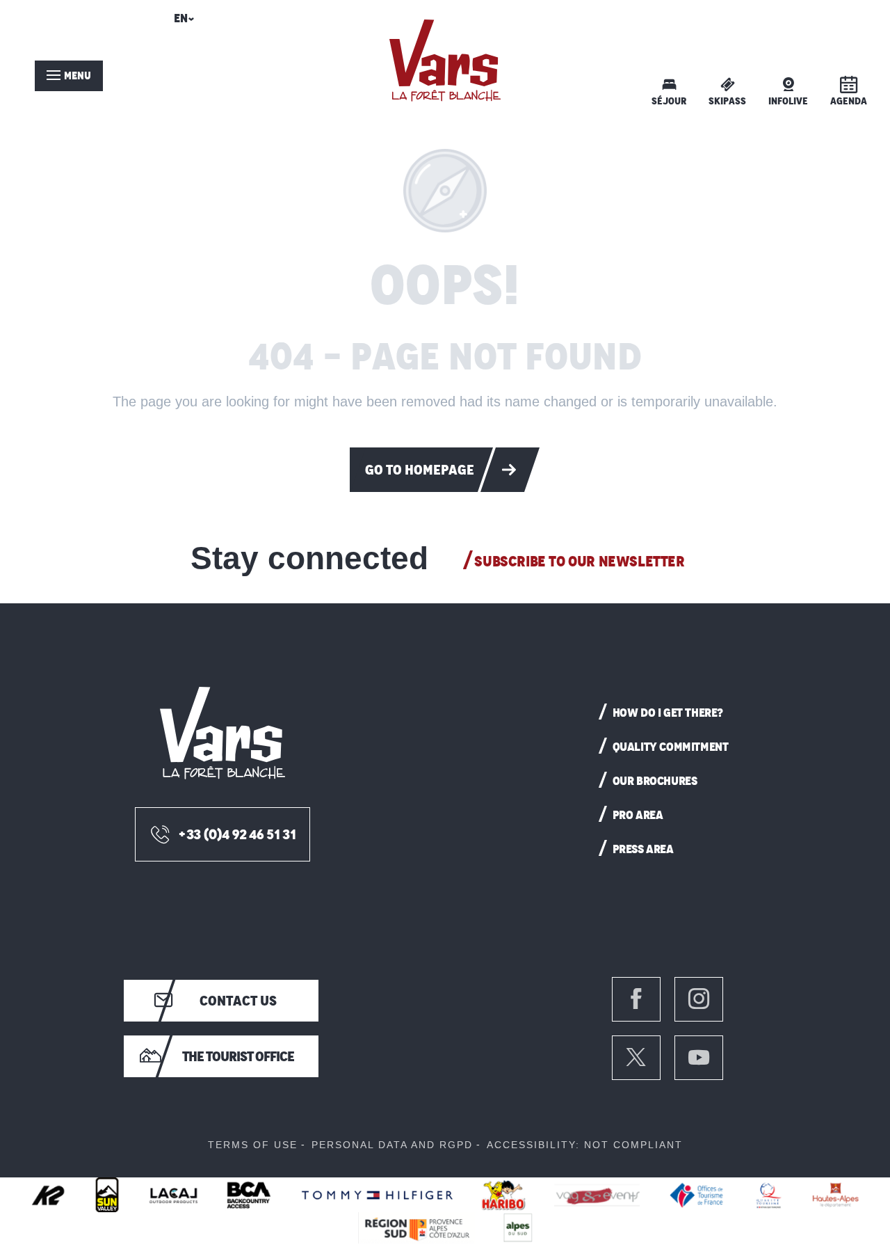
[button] (182, 22)
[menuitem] (445, 60)
